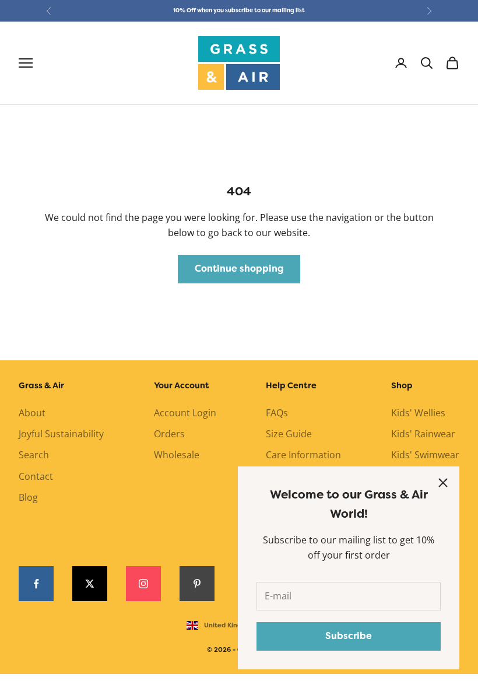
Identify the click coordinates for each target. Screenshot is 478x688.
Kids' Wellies (418, 412)
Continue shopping (239, 268)
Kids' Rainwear (423, 433)
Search (34, 454)
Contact (36, 476)
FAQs (277, 412)
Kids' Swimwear (425, 454)
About (32, 412)
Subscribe (348, 636)
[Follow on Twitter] (90, 583)
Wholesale (176, 454)
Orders (169, 433)
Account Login (185, 412)
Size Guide (289, 433)
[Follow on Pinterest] (197, 583)
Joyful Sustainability (61, 433)
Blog (28, 497)
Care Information (303, 454)
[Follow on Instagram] (143, 583)
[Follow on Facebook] (36, 583)
